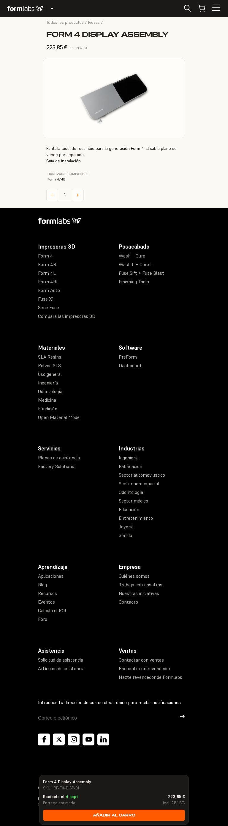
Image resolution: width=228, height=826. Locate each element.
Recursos (47, 593)
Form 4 (45, 256)
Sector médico (133, 501)
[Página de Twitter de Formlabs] (59, 739)
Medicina (47, 400)
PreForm (128, 357)
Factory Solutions (56, 466)
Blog (42, 585)
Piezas (94, 22)
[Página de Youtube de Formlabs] (88, 739)
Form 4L (47, 273)
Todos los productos (65, 22)
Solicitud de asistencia (60, 660)
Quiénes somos (134, 576)
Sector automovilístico (142, 475)
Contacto (128, 602)
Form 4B (47, 264)
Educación (129, 509)
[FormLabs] (25, 8)
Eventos (46, 602)
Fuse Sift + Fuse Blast (141, 273)
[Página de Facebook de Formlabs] (44, 739)
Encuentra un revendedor (144, 668)
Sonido (125, 535)
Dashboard (130, 365)
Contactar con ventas (141, 660)
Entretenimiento (136, 518)
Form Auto (49, 290)
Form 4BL (48, 282)
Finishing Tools (134, 282)
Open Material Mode (59, 417)
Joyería (126, 527)
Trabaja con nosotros (140, 585)
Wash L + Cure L (136, 264)
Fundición (47, 409)
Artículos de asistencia (61, 668)
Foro (42, 619)
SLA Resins (49, 357)
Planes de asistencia (59, 458)
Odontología (50, 391)
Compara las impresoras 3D (66, 316)
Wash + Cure (132, 256)
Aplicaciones (51, 576)
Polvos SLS (49, 365)
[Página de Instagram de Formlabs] (74, 739)
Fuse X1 (46, 299)
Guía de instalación (63, 161)
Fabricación (130, 466)
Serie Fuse (48, 307)
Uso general (50, 374)
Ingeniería (48, 383)
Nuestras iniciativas (139, 593)
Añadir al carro (114, 815)
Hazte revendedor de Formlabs (150, 677)
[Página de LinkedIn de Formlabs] (103, 739)
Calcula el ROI (52, 610)
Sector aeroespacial (139, 483)
